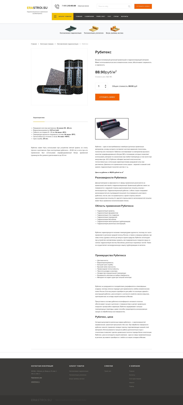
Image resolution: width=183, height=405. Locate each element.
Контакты (124, 16)
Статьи (116, 16)
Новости (131, 382)
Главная (79, 16)
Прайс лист (107, 371)
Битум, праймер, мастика (76, 379)
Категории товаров (46, 44)
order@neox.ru (35, 382)
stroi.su (37, 8)
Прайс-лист (100, 16)
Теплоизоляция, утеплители (77, 375)
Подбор (131, 386)
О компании (89, 16)
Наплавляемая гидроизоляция (67, 44)
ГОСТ (109, 16)
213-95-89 (69, 6)
